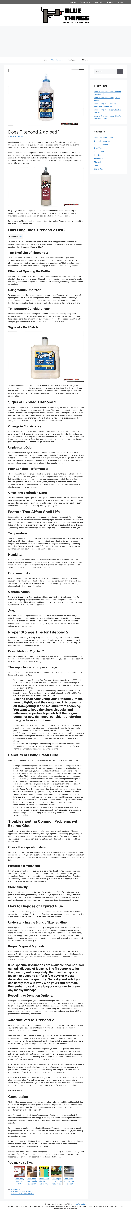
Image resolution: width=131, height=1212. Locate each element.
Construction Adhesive (103, 138)
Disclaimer (110, 2)
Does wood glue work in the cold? (22, 1194)
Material (85, 60)
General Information (102, 141)
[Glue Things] (65, 15)
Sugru (96, 165)
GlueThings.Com (80, 1204)
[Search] (120, 71)
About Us (73, 2)
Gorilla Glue (99, 151)
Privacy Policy (99, 2)
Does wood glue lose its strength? (22, 1191)
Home (45, 60)
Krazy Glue (98, 158)
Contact (120, 2)
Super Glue (98, 169)
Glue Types (71, 60)
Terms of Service (85, 2)
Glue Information (57, 60)
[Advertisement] (65, 41)
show (20, 236)
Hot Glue (97, 155)
